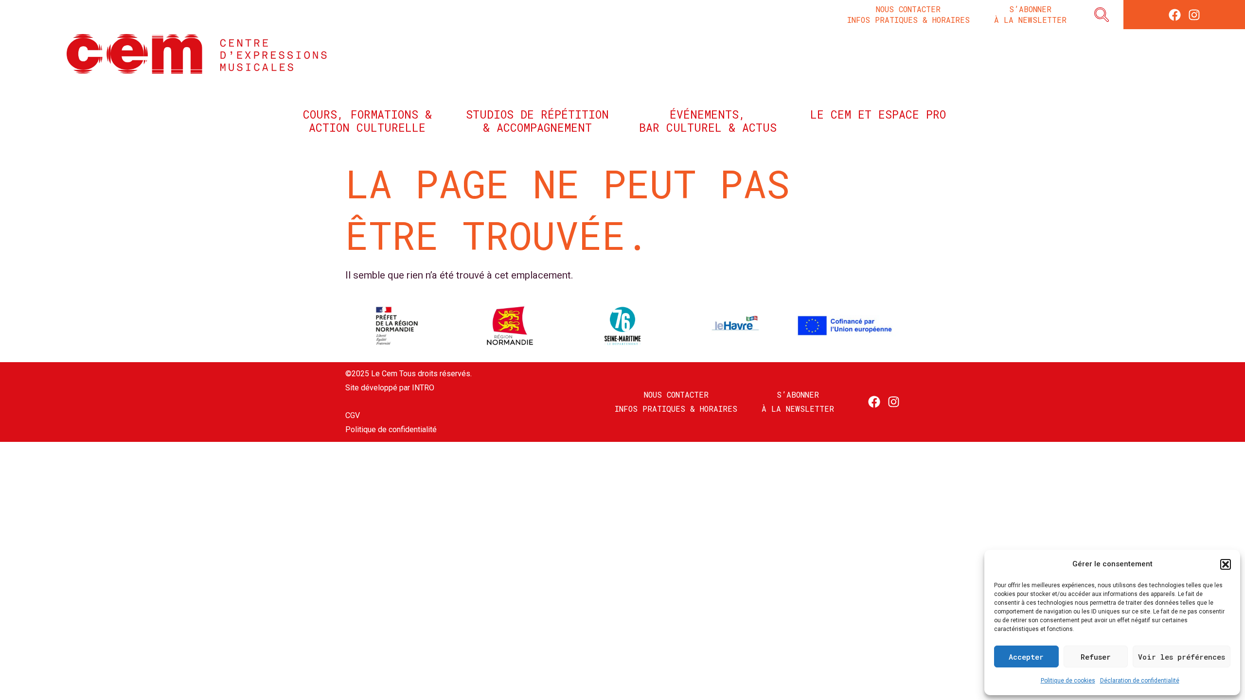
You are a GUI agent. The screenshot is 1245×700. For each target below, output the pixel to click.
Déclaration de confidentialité (1139, 680)
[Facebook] (1175, 15)
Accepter (1026, 657)
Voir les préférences (1181, 657)
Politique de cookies (1068, 680)
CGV (352, 415)
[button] (1225, 564)
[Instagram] (1194, 15)
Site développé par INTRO (389, 387)
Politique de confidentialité (391, 429)
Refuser (1096, 657)
